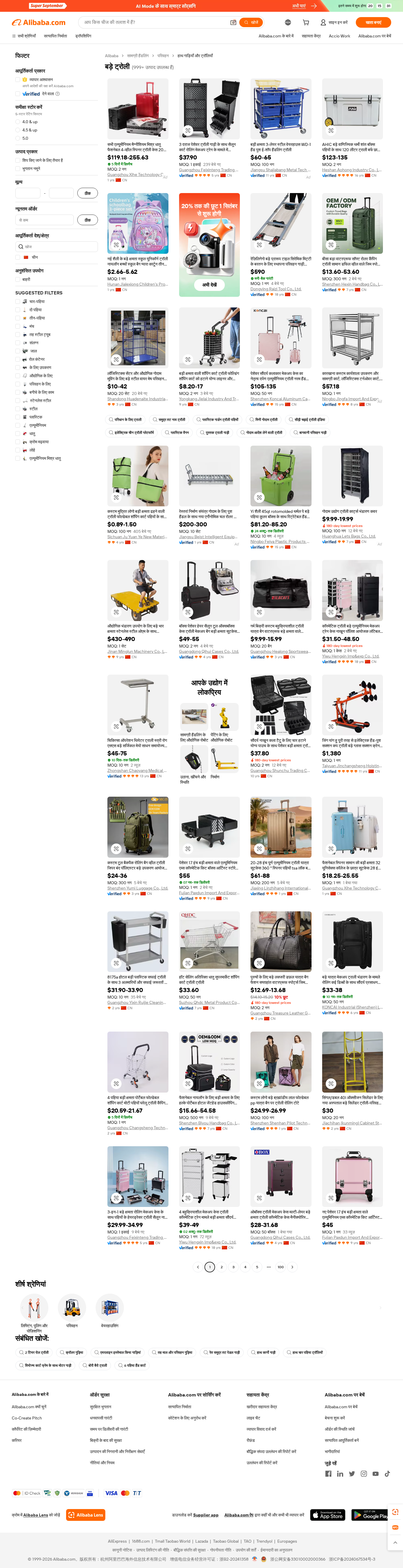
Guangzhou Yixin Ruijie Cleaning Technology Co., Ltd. (137, 1002)
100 (281, 1267)
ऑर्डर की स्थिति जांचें (340, 1429)
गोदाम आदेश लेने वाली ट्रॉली (264, 433)
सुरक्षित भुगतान (100, 1406)
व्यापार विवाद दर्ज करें (261, 1429)
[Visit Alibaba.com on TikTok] (387, 1473)
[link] (395, 1512)
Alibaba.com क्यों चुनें (29, 1406)
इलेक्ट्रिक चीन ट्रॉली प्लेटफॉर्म (134, 433)
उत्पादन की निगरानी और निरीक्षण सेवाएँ (117, 1451)
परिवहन (163, 55)
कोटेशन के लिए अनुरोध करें (187, 1418)
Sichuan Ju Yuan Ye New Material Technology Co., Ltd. (137, 536)
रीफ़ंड (251, 1440)
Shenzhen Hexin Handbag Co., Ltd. (352, 284)
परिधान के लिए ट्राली (128, 420)
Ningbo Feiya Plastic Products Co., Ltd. (281, 541)
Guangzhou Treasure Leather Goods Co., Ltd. (281, 1013)
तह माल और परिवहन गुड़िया (175, 1352)
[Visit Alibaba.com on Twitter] (352, 1473)
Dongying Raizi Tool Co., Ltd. (276, 288)
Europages (287, 1541)
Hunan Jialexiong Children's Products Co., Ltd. (137, 284)
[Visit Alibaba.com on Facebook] (328, 1473)
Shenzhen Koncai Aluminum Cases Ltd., (281, 398)
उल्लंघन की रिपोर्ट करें (262, 1462)
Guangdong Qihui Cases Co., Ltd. (209, 651)
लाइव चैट (253, 1418)
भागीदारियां (332, 1451)
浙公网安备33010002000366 (297, 1559)
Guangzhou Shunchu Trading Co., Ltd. (281, 770)
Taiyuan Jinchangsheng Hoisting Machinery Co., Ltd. (352, 765)
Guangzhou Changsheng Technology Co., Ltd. (137, 1127)
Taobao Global (226, 1541)
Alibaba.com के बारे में (30, 1394)
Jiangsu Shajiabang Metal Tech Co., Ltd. (281, 169)
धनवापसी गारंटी (101, 1418)
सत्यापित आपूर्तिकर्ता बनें (342, 1440)
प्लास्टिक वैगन (180, 433)
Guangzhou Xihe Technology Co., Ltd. (137, 174)
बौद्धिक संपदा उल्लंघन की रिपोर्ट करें (271, 1451)
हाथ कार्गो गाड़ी (266, 1352)
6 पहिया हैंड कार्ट (135, 1365)
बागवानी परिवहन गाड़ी (313, 433)
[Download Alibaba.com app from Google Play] (371, 1515)
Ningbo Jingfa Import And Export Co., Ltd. (352, 398)
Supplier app (206, 1515)
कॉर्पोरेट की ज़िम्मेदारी (26, 1429)
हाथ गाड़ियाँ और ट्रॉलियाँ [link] (195, 55)
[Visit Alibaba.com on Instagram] (363, 1473)
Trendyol (264, 1541)
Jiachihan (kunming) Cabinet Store (352, 1123)
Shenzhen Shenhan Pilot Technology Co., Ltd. (281, 1123)
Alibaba (111, 55)
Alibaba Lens (35, 1515)
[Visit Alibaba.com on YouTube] (375, 1473)
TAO (247, 1541)
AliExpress (117, 1541)
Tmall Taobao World (172, 1541)
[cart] (307, 23)
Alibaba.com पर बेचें (341, 1406)
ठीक (88, 193)
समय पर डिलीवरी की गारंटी (109, 1429)
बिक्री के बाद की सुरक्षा (106, 1440)
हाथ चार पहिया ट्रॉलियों (308, 1352)
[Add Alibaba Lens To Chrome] (85, 1515)
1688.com (141, 1541)
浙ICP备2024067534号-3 (352, 1559)
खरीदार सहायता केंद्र (262, 1406)
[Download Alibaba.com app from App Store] (327, 1515)
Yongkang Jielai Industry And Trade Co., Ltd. (209, 398)
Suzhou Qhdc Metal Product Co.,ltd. (209, 1002)
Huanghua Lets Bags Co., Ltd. (349, 536)
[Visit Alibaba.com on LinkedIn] (340, 1473)
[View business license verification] (255, 1559)
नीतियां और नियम (102, 1462)
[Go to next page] (292, 1267)
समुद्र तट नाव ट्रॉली (172, 420)
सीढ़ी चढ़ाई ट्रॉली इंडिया (310, 420)
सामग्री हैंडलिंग (138, 55)
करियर (17, 1440)
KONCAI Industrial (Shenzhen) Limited (352, 1007)
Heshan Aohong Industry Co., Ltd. (352, 169)
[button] (233, 22)
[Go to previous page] (198, 1267)
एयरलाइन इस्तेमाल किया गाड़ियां (120, 1352)
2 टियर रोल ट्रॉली (37, 1352)
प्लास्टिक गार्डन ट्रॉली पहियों (220, 420)
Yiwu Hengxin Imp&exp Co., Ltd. (350, 656)
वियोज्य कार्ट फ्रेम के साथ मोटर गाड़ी (48, 1365)
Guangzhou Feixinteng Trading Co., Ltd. (209, 169)
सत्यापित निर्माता (179, 1406)
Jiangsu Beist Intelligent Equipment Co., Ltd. (209, 536)
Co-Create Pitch (27, 1418)
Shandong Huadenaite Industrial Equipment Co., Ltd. (137, 398)
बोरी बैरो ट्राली (98, 1365)
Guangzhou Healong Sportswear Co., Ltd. (281, 651)
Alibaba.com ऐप (239, 1515)
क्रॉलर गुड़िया (74, 1352)
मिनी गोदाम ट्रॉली (266, 420)
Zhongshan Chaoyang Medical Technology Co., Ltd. (137, 770)
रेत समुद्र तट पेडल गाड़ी (224, 1352)
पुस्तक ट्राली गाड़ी (217, 433)
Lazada (201, 1541)
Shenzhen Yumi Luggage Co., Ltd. (137, 888)
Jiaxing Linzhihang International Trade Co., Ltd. (281, 888)
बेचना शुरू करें (335, 1418)
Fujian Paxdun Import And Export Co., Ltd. (209, 892)
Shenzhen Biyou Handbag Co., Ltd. (209, 1123)
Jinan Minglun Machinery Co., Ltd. (137, 651)
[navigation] (56, 662)
